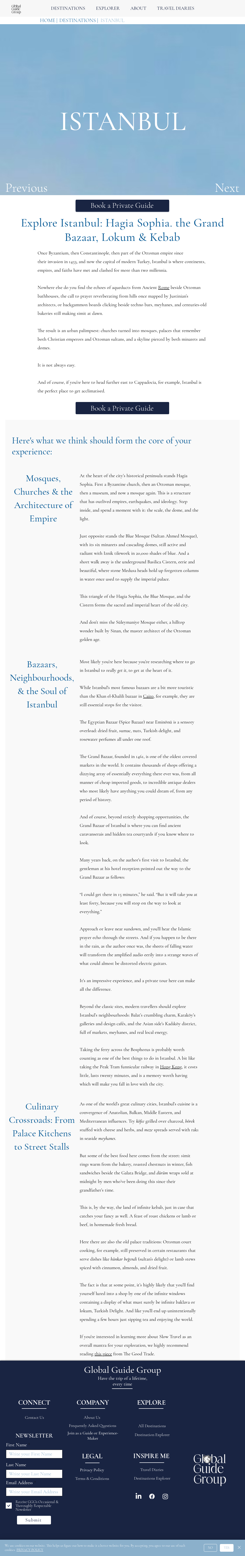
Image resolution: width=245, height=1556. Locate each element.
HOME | (48, 20)
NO (210, 1548)
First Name (16, 1445)
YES (226, 1548)
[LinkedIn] (138, 1496)
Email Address (19, 1482)
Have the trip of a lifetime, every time (122, 1381)
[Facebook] (152, 1496)
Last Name (16, 1464)
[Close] (239, 1548)
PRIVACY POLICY (30, 1550)
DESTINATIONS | (78, 20)
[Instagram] (165, 1496)
